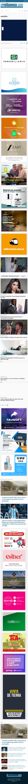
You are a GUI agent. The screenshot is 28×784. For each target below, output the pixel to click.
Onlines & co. (14, 781)
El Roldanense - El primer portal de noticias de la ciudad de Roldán (12, 5)
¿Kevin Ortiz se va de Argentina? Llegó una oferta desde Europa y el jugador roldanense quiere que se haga (17, 749)
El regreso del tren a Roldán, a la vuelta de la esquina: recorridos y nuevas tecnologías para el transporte (17, 755)
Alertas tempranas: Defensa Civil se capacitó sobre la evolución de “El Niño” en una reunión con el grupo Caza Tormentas (17, 767)
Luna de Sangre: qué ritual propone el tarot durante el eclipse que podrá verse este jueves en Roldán (17, 761)
